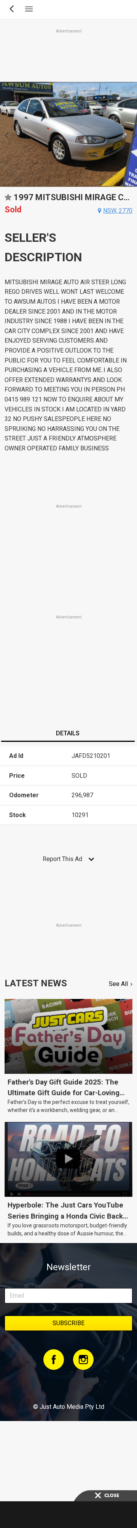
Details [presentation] (68, 733)
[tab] (67, 734)
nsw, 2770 (117, 210)
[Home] (68, 1386)
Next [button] (132, 134)
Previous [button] (4, 134)
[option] (68, 134)
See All (118, 983)
